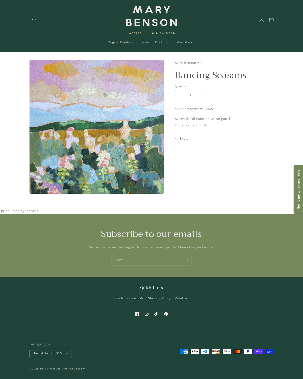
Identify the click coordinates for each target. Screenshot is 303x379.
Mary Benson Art (50, 368)
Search (118, 298)
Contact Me (135, 298)
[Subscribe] (186, 260)
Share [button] (184, 139)
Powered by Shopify (73, 368)
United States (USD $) (48, 353)
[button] (34, 20)
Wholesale (182, 298)
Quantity (180, 86)
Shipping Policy (159, 298)
